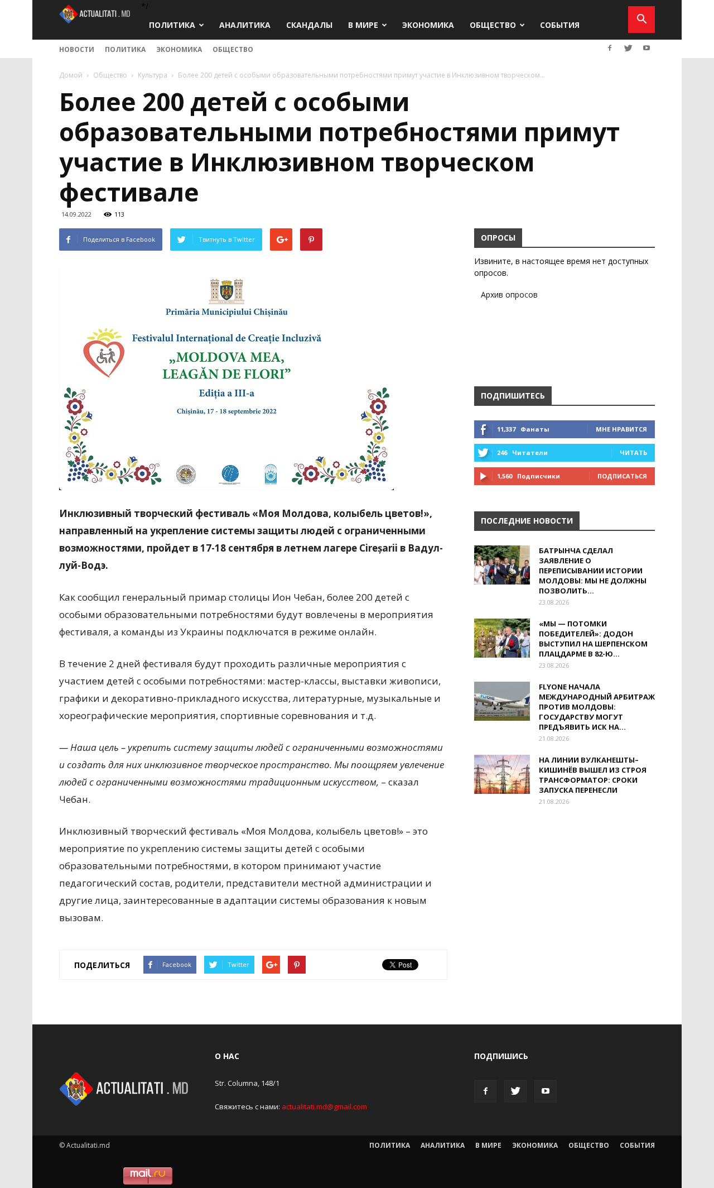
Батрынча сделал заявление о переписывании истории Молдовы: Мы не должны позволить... (593, 570)
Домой (71, 75)
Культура (152, 75)
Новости (76, 49)
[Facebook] (609, 48)
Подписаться (622, 476)
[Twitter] (628, 48)
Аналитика (245, 25)
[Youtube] (646, 48)
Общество (493, 25)
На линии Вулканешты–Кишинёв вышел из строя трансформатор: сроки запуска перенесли (593, 775)
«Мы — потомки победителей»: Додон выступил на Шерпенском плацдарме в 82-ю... (593, 639)
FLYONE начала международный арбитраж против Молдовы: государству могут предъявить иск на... (597, 707)
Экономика (428, 25)
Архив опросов (509, 294)
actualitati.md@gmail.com (324, 1106)
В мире (363, 25)
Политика (172, 25)
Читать (633, 452)
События (560, 25)
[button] (641, 19)
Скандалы (309, 25)
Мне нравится (621, 429)
